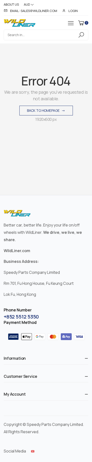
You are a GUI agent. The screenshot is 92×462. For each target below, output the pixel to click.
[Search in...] (82, 35)
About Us (11, 4)
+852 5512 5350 (21, 316)
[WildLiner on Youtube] (33, 451)
